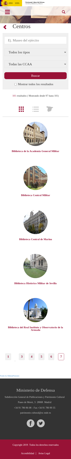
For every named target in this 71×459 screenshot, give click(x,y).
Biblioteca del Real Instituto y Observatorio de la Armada (35, 328)
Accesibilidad (27, 453)
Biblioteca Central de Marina (35, 239)
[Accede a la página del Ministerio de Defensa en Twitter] (41, 423)
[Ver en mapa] (49, 109)
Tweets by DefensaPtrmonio (9, 376)
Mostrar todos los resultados (35, 84)
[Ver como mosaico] (21, 109)
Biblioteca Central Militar (35, 195)
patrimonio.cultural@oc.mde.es (35, 413)
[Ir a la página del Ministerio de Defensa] (11, 3)
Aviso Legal (44, 453)
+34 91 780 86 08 (22, 407)
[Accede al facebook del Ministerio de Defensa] (30, 423)
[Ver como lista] (35, 109)
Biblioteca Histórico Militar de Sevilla (35, 283)
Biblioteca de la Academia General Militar (35, 151)
